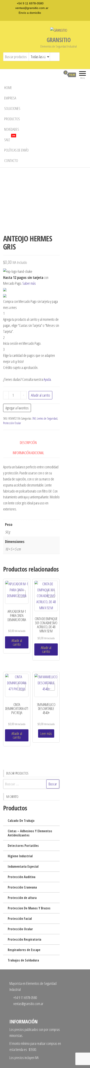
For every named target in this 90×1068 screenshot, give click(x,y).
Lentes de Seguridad (47, 418)
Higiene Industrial (20, 856)
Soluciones (12, 108)
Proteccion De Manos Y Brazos (29, 908)
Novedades (11, 129)
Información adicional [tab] (28, 452)
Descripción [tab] (28, 442)
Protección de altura (22, 897)
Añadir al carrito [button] (17, 642)
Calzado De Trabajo (21, 820)
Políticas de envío (16, 150)
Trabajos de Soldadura (23, 960)
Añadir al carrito (40, 395)
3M (34, 418)
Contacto (11, 160)
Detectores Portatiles (23, 845)
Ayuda (47, 379)
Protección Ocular (12, 423)
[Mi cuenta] (58, 74)
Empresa (10, 97)
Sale (9, 138)
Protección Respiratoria (24, 939)
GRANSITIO (59, 40)
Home (8, 87)
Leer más (46, 733)
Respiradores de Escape (24, 950)
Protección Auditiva (21, 877)
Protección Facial (20, 918)
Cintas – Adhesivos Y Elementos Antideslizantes (30, 833)
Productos (12, 118)
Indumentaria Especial (23, 866)
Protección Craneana (22, 887)
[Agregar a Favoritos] (22, 594)
